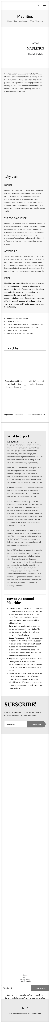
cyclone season (35, 522)
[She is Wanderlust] (17, 5)
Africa (32, 21)
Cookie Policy (25, 981)
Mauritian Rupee (26, 488)
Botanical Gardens (13, 387)
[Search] (37, 5)
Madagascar (22, 74)
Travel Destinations (21, 21)
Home (9, 21)
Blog (25, 977)
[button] (44, 5)
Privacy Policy (25, 979)
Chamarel (39, 384)
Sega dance (18, 414)
